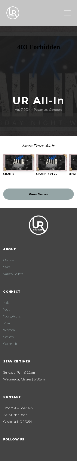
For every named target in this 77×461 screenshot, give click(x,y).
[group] (18, 166)
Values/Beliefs (13, 274)
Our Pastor (11, 260)
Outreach (10, 343)
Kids (6, 302)
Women (9, 330)
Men (6, 323)
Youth (7, 309)
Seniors (8, 337)
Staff (6, 267)
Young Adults (12, 316)
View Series (38, 194)
